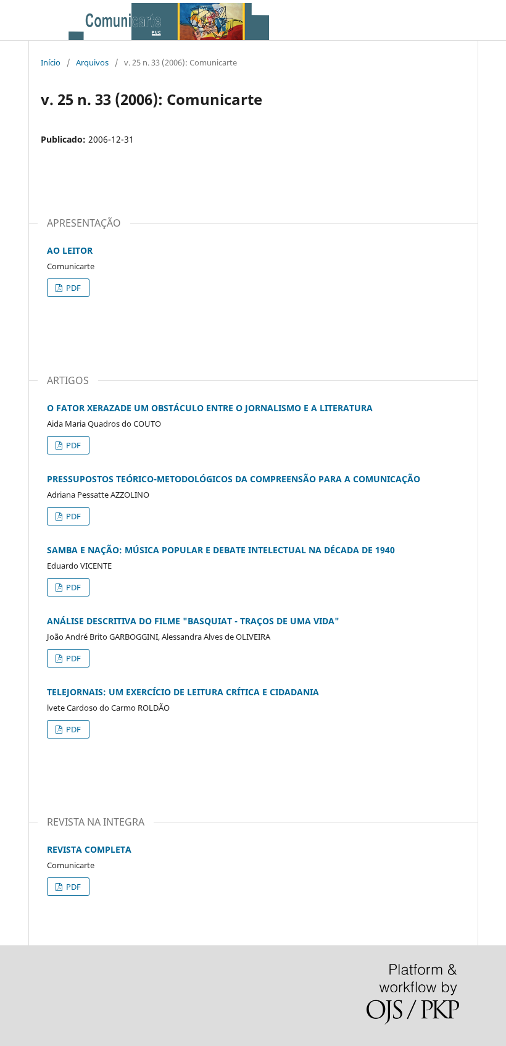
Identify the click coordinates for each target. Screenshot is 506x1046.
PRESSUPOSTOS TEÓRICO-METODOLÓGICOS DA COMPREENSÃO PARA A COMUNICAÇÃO (233, 479)
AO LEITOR (70, 250)
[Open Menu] (48, 20)
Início (50, 62)
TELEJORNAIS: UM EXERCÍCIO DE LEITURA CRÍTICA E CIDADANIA (183, 692)
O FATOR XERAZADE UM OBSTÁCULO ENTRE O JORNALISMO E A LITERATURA (210, 408)
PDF (72, 287)
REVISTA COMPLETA (89, 849)
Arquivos (92, 62)
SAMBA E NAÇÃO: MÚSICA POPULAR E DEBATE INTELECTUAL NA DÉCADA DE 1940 (221, 550)
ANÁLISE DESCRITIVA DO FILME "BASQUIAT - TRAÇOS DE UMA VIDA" (193, 621)
